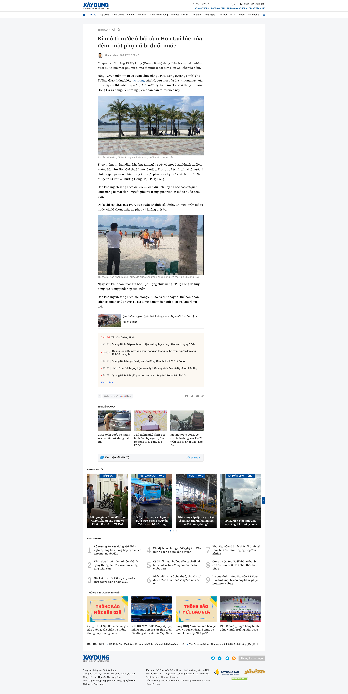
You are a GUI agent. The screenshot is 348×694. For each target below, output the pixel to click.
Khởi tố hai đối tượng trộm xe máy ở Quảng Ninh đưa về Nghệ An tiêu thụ (154, 368)
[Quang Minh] (100, 55)
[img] (151, 125)
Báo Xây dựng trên (111, 396)
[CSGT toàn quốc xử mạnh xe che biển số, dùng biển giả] (114, 420)
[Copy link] (202, 396)
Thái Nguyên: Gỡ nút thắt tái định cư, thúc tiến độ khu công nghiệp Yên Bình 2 (236, 550)
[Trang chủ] (84, 14)
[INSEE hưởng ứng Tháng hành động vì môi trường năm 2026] (240, 609)
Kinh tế (131, 14)
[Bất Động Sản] (226, 672)
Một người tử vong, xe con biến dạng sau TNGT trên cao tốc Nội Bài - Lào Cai (186, 440)
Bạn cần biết (95, 644)
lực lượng (138, 80)
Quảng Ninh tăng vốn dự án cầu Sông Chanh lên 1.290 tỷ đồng (148, 361)
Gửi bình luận (193, 457)
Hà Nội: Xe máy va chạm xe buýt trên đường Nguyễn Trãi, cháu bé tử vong (151, 520)
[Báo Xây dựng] (96, 5)
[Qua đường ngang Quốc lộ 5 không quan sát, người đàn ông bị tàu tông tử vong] (109, 320)
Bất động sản (218, 8)
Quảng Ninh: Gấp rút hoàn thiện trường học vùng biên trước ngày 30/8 (153, 344)
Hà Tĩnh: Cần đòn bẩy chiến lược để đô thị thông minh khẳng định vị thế (146, 644)
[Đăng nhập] (241, 4)
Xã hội (115, 29)
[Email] (197, 396)
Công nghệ (209, 14)
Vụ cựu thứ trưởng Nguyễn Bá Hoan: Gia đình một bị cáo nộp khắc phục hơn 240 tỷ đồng (235, 580)
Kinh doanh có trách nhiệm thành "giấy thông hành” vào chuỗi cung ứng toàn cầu (116, 565)
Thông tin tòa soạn (252, 658)
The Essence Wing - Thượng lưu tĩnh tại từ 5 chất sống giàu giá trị (223, 644)
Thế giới (222, 14)
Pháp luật (142, 14)
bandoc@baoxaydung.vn (165, 677)
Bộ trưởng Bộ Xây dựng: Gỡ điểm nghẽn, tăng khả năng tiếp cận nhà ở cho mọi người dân (117, 550)
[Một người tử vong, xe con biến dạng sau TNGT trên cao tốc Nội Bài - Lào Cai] (187, 420)
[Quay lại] (99, 396)
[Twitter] (192, 396)
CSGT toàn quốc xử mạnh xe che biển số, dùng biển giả (114, 438)
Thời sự (92, 14)
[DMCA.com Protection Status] (239, 679)
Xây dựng (104, 14)
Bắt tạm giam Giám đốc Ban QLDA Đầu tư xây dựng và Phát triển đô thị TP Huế (108, 520)
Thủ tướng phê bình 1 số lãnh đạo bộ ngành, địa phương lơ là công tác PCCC (150, 440)
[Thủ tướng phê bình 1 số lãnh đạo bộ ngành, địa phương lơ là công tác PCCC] (150, 420)
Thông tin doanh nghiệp (103, 592)
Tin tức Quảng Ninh (123, 337)
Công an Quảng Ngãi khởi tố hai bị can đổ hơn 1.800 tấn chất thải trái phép (234, 565)
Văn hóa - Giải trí (179, 14)
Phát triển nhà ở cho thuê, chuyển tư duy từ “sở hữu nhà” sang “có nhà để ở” (177, 580)
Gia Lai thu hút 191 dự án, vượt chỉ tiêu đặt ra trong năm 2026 (116, 580)
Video (241, 14)
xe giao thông (202, 8)
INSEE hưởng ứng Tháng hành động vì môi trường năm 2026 (239, 627)
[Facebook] (186, 396)
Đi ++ (232, 14)
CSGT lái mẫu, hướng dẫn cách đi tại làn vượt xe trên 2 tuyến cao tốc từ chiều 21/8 (176, 565)
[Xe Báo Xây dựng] (254, 671)
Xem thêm (107, 382)
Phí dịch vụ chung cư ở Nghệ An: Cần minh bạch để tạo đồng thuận (177, 550)
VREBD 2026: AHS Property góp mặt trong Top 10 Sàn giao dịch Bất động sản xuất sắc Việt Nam (151, 629)
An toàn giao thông (237, 8)
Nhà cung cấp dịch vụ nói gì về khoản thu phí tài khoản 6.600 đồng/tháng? (196, 520)
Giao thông (118, 14)
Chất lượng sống (159, 14)
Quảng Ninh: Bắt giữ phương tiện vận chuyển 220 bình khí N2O (149, 375)
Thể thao (196, 14)
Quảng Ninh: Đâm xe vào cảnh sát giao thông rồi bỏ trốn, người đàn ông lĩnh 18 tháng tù (154, 353)
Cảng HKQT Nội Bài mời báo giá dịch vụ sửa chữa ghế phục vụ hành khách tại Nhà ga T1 (196, 629)
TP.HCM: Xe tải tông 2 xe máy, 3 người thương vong (240, 522)
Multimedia (253, 14)
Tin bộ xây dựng (257, 8)
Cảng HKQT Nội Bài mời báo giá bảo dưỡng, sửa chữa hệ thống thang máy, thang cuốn (107, 629)
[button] (170, 530)
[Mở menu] (263, 14)
